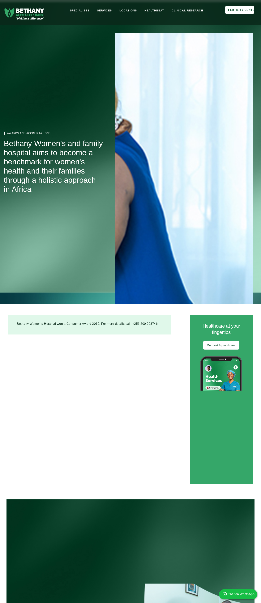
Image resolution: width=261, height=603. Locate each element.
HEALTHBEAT (154, 10)
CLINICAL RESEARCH (187, 10)
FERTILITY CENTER (241, 9)
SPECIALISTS (79, 10)
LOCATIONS (128, 10)
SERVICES (104, 10)
